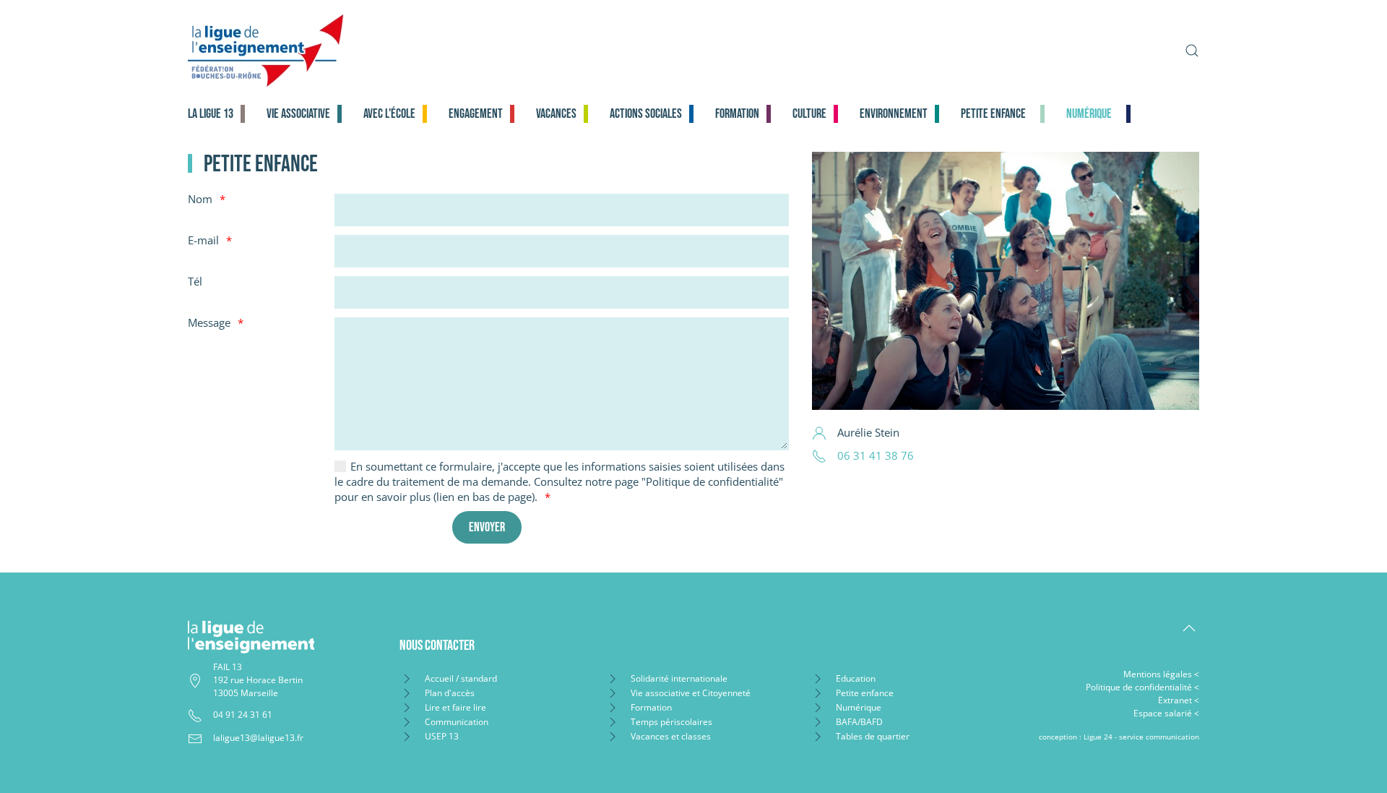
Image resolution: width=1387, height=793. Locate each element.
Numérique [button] (1089, 113)
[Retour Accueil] (380, 50)
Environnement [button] (894, 113)
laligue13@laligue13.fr (258, 738)
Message (209, 322)
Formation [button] (737, 113)
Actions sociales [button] (646, 113)
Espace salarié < (1166, 713)
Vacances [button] (556, 113)
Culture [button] (809, 113)
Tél (195, 281)
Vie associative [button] (298, 113)
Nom (200, 199)
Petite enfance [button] (993, 113)
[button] (1192, 50)
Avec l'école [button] (389, 113)
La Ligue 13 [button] (210, 113)
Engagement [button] (476, 113)
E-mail (203, 240)
